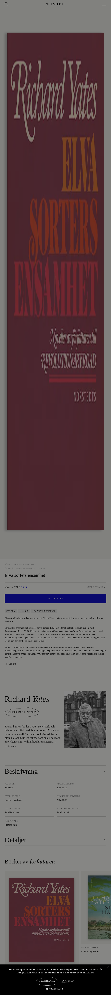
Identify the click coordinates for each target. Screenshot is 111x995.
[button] (55, 988)
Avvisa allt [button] (67, 981)
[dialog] (55, 497)
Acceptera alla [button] (47, 981)
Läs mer (91, 972)
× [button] (108, 967)
